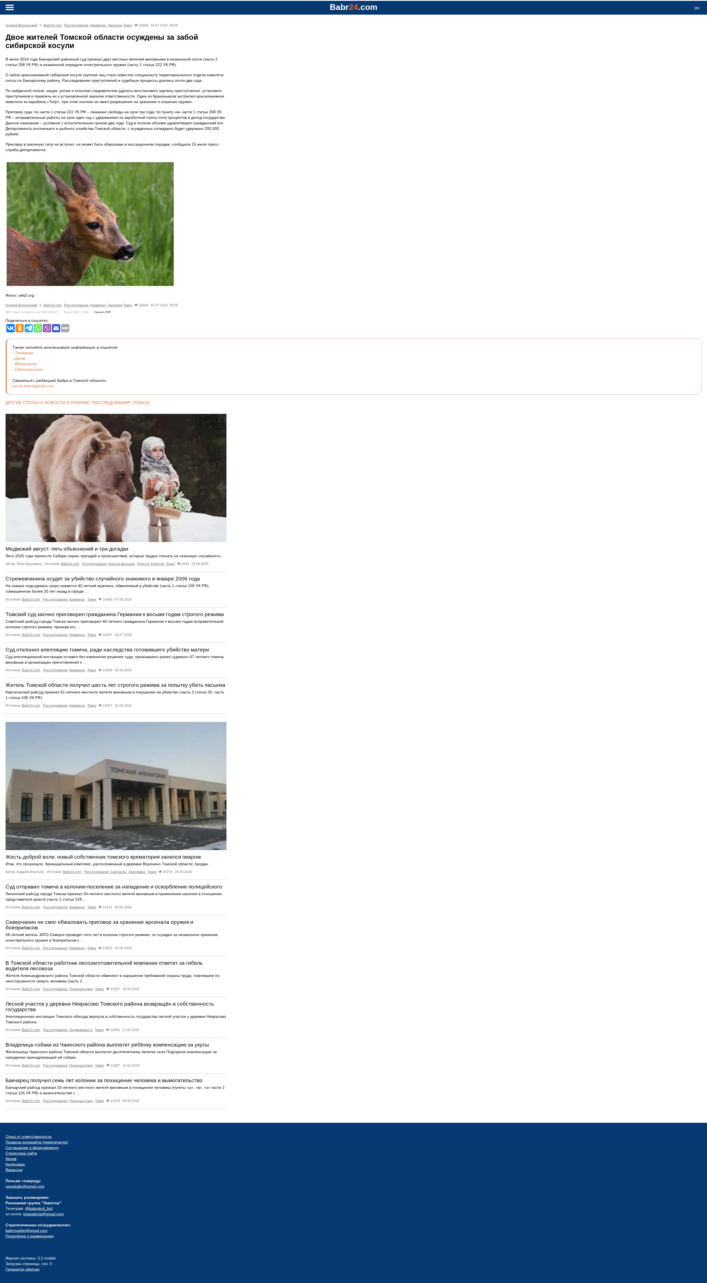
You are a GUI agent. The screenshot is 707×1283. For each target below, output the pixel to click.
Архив (11, 1158)
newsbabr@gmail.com (25, 1186)
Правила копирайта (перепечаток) (37, 1142)
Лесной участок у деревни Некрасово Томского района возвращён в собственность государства (110, 1006)
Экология (115, 25)
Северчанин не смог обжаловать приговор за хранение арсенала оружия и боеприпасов (99, 924)
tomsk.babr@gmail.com (33, 386)
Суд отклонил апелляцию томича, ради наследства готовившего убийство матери (107, 650)
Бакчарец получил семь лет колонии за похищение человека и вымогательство (104, 1080)
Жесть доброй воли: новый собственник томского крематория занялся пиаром (103, 857)
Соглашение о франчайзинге (32, 1147)
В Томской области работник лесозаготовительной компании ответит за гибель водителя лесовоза (104, 965)
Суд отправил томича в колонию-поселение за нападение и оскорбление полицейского (114, 887)
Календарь (15, 1164)
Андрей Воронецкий (21, 25)
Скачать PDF (102, 312)
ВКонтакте (26, 364)
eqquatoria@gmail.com (43, 1214)
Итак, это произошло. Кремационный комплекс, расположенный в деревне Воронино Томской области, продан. (107, 864)
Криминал (98, 25)
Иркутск (143, 564)
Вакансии (14, 1170)
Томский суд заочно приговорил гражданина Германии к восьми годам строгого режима (115, 614)
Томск (127, 25)
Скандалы (118, 872)
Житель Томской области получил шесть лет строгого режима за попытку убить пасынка (115, 685)
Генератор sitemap (22, 1269)
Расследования (76, 25)
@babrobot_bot (38, 1208)
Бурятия (157, 564)
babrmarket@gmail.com (27, 1230)
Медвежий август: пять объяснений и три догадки (67, 549)
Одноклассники (29, 369)
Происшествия (81, 989)
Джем (20, 358)
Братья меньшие (122, 564)
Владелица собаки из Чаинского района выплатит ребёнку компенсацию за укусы (107, 1045)
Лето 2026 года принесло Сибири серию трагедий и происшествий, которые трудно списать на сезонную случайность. (113, 556)
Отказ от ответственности (29, 1136)
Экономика (136, 872)
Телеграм (24, 353)
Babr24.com (53, 25)
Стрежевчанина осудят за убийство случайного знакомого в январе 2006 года (103, 579)
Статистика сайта (21, 1153)
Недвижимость (81, 1030)
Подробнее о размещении (30, 1236)
